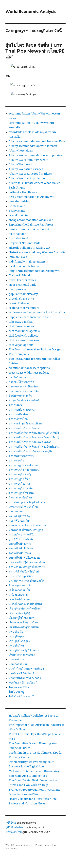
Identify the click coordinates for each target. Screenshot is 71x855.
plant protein (17, 289)
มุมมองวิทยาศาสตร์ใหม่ (22, 534)
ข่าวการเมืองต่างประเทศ (23, 409)
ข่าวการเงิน (15, 405)
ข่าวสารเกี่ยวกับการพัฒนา (24, 428)
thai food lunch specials (24, 331)
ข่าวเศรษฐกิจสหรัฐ (19, 483)
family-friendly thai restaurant (29, 229)
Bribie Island (17, 206)
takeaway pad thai (21, 321)
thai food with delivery (23, 335)
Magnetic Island (19, 275)
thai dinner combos (21, 326)
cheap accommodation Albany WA (31, 220)
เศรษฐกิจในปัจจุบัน (19, 641)
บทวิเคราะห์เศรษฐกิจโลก (23, 506)
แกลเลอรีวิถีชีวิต (18, 664)
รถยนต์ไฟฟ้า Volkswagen (24, 557)
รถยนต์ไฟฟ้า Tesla (20, 553)
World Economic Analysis (30, 11)
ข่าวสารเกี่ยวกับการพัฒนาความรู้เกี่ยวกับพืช (34, 432)
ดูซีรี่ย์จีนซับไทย (14, 827)
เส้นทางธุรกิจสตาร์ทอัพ (22, 654)
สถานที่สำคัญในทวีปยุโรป (24, 571)
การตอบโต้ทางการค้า (21, 381)
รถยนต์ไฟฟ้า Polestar (22, 548)
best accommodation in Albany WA (31, 196)
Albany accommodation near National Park (37, 141)
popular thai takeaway (23, 294)
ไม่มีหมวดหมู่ (16, 691)
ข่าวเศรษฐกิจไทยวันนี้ (21, 492)
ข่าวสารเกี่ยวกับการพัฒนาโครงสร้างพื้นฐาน (34, 446)
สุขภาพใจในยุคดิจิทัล (21, 576)
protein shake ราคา (21, 298)
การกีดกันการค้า (18, 377)
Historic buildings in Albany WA (29, 247)
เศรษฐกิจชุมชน (17, 636)
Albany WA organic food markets (30, 173)
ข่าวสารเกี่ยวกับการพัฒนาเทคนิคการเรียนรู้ (34, 437)
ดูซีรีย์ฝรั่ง (10, 822)
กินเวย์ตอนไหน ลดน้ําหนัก (24, 391)
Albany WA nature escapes (26, 169)
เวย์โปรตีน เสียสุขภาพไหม (24, 627)
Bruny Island (17, 210)
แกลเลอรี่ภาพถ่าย (19, 659)
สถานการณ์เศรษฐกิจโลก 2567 (27, 567)
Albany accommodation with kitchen (33, 146)
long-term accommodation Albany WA (34, 270)
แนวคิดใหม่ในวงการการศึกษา (26, 668)
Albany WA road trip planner (27, 178)
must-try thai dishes (22, 280)
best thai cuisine (19, 201)
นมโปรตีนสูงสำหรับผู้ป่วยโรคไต (27, 502)
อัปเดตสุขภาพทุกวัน (20, 585)
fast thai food (17, 233)
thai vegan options (21, 344)
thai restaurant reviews (24, 340)
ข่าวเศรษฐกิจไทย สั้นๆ (21, 488)
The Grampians (19, 354)
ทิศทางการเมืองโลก (20, 497)
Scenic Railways (19, 303)
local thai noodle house (24, 266)
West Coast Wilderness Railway (29, 372)
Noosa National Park (22, 284)
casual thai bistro (20, 215)
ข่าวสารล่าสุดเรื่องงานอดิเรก (25, 423)
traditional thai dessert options (29, 368)
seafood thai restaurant (24, 307)
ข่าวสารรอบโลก (18, 418)
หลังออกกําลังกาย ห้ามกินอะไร (26, 580)
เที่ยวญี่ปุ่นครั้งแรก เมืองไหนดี (25, 604)
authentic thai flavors (23, 192)
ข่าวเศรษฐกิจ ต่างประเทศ (23, 465)
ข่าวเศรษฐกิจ (16, 460)
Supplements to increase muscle (30, 317)
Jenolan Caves (18, 257)
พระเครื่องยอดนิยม (20, 520)
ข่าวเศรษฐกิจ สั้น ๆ (19, 479)
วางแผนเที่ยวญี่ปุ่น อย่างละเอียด (27, 562)
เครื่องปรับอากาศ (19, 594)
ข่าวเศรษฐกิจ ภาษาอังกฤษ (24, 469)
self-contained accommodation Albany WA (37, 312)
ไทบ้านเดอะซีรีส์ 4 (19, 687)
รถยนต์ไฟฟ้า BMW (20, 543)
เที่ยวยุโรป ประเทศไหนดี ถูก (25, 608)
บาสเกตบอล (16, 511)
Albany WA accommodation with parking (35, 155)
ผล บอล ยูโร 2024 (19, 516)
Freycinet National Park (24, 243)
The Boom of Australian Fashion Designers (37, 349)
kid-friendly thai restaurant (27, 261)
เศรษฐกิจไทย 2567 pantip (24, 650)
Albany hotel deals (21, 150)
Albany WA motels (21, 164)
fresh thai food (18, 238)
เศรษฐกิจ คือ (16, 631)
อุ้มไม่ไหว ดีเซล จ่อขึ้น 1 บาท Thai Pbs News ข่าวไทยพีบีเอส (34, 50)
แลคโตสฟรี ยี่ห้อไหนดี (21, 673)
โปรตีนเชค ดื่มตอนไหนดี (23, 682)
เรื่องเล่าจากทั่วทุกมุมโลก (23, 622)
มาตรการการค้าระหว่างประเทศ (27, 525)
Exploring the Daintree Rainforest (31, 224)
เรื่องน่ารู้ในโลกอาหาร (22, 617)
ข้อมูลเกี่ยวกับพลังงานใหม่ (24, 400)
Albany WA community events (28, 159)
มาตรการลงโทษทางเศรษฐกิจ (26, 530)
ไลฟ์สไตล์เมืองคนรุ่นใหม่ (23, 696)
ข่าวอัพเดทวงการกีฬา (21, 455)
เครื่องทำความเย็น (19, 590)
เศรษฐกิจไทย (16, 645)
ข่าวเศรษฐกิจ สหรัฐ (20, 474)
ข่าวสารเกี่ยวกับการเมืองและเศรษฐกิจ (30, 451)
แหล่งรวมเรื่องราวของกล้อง (25, 678)
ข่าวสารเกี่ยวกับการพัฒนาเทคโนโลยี (30, 442)
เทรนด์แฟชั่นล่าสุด (19, 599)
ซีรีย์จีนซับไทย (13, 832)
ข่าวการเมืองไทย (18, 414)
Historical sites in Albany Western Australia (37, 252)
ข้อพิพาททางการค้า (20, 395)
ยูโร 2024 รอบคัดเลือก (22, 539)
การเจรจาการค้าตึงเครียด (23, 386)
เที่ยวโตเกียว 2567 (19, 613)
